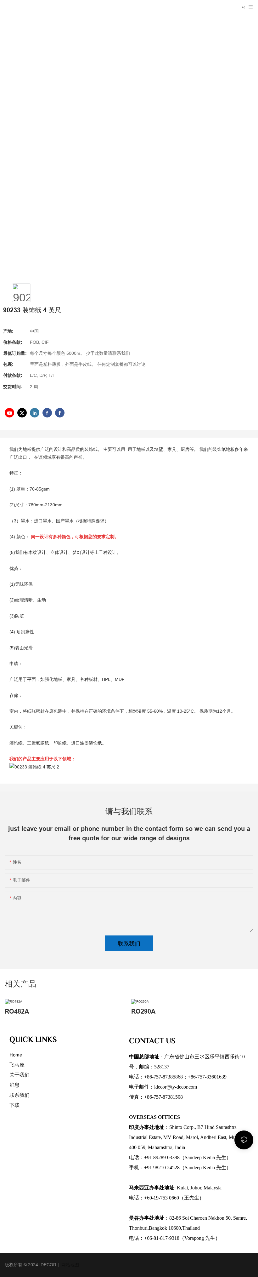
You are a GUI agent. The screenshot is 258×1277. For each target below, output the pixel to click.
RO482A (17, 1011)
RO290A (143, 1011)
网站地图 (69, 1264)
